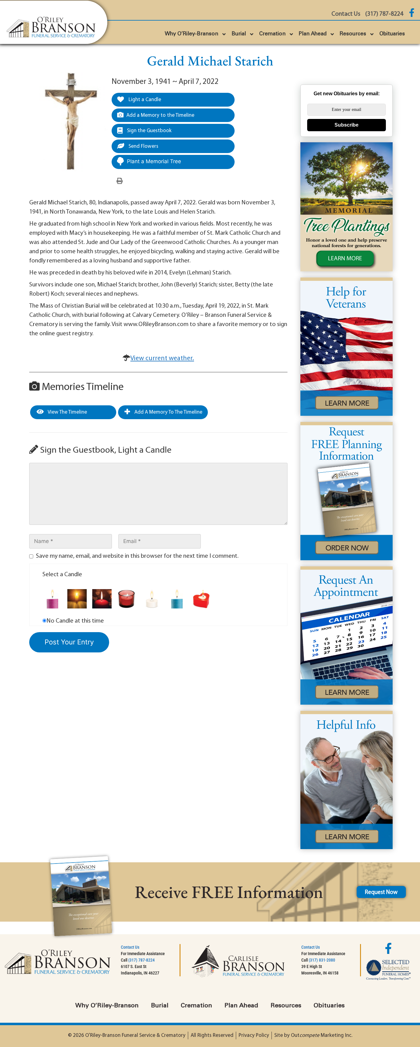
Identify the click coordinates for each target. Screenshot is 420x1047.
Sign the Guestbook (149, 130)
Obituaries (392, 34)
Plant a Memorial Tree (154, 161)
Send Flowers (142, 146)
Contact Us (130, 947)
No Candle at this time (75, 621)
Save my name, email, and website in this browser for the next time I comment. (137, 556)
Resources (353, 34)
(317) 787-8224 (141, 960)
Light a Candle (144, 99)
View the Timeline (67, 412)
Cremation (272, 34)
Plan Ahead (313, 34)
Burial (239, 34)
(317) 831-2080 (322, 960)
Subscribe (347, 125)
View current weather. (162, 358)
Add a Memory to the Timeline (160, 115)
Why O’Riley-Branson (191, 34)
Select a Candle (62, 575)
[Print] (119, 181)
